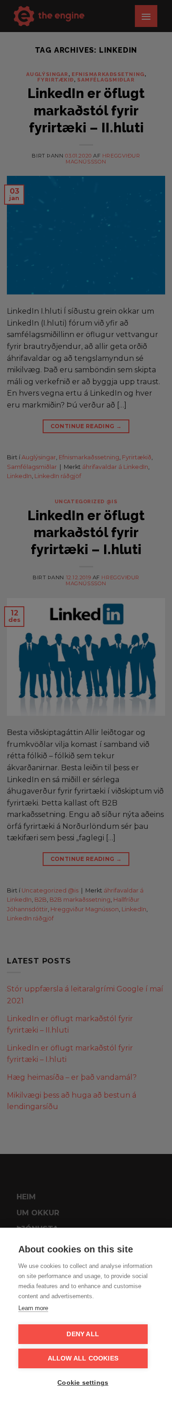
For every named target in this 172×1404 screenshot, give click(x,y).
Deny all (83, 1334)
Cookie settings (82, 1382)
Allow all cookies (83, 1358)
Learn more (33, 1308)
